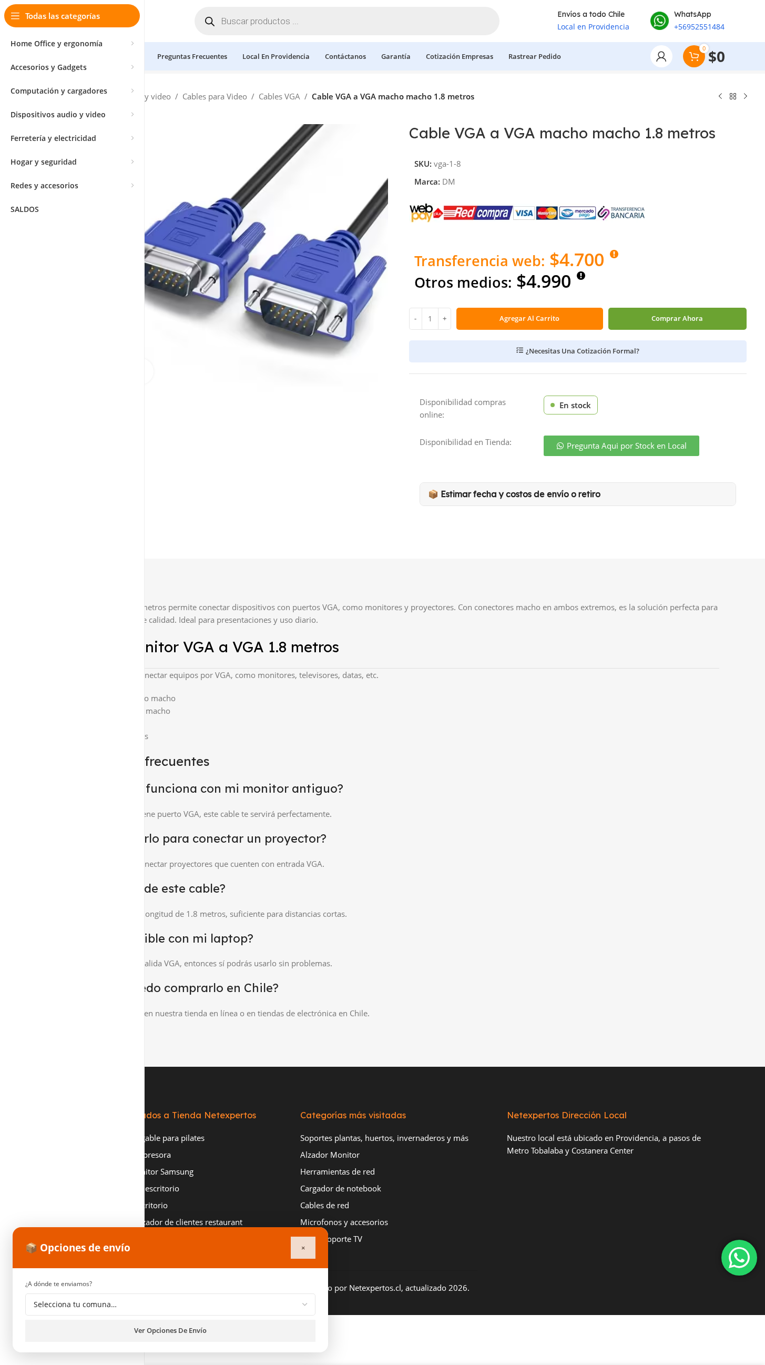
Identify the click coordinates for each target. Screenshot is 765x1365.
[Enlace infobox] (687, 21)
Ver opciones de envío (170, 1330)
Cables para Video (214, 96)
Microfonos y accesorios (344, 1222)
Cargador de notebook (340, 1188)
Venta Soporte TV (331, 1238)
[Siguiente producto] (745, 96)
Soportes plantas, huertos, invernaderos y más (384, 1138)
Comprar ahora (677, 318)
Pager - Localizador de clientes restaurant (168, 1222)
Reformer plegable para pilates (149, 1138)
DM (448, 181)
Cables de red (324, 1205)
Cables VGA (279, 96)
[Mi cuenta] (661, 56)
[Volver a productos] (733, 96)
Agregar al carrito (529, 318)
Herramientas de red (337, 1171)
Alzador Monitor (330, 1154)
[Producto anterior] (720, 96)
